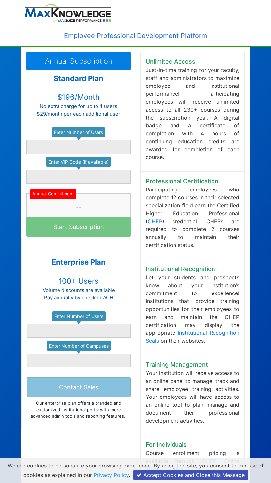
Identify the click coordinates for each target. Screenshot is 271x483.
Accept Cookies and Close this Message (193, 475)
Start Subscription (78, 227)
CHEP (155, 221)
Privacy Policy (111, 475)
